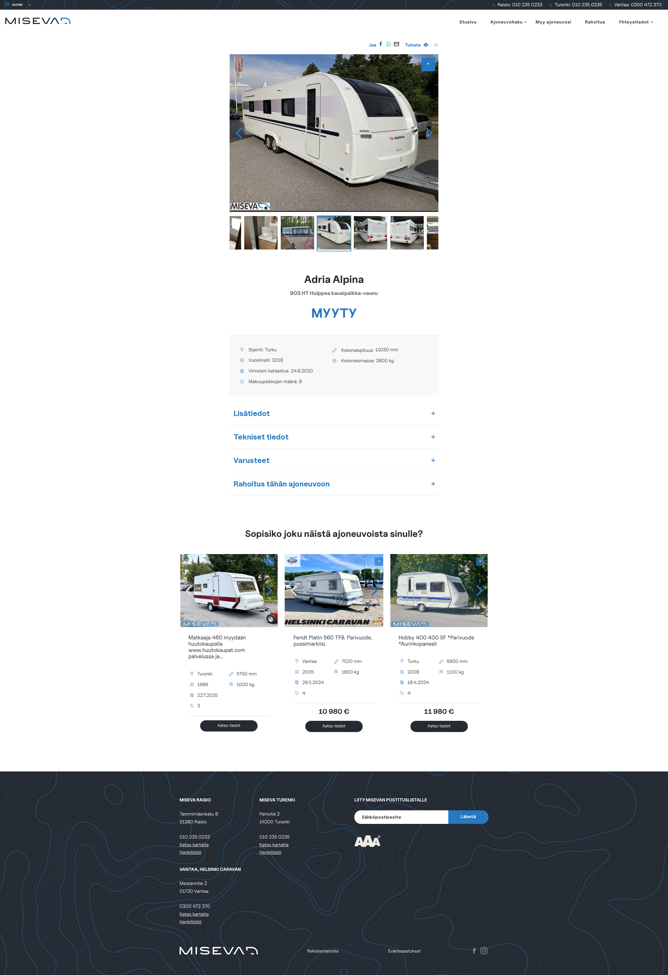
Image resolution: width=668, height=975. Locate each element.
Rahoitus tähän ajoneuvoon (282, 483)
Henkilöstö (190, 852)
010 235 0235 (274, 837)
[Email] (396, 44)
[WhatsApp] (388, 44)
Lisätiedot (252, 413)
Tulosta (413, 44)
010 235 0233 (195, 837)
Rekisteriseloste (323, 951)
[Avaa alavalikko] (525, 22)
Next (429, 133)
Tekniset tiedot (261, 436)
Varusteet (252, 460)
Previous (239, 133)
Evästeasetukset (404, 951)
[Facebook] (381, 44)
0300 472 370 (195, 906)
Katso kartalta (194, 845)
